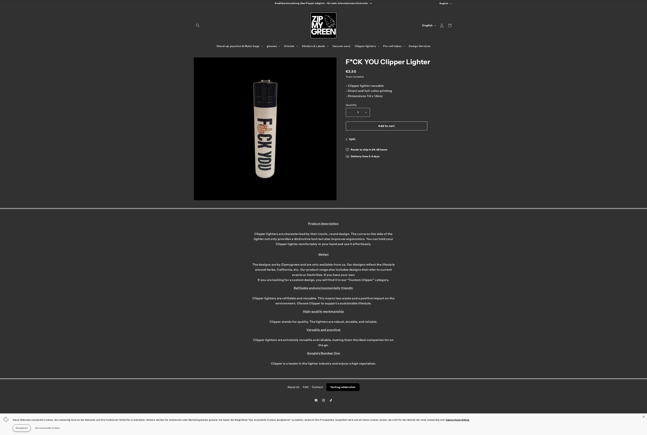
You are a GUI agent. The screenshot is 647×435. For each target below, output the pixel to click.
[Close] (643, 416)
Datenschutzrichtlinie (457, 419)
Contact (317, 387)
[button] (198, 25)
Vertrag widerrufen (343, 387)
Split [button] (352, 139)
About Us (293, 387)
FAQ (306, 387)
